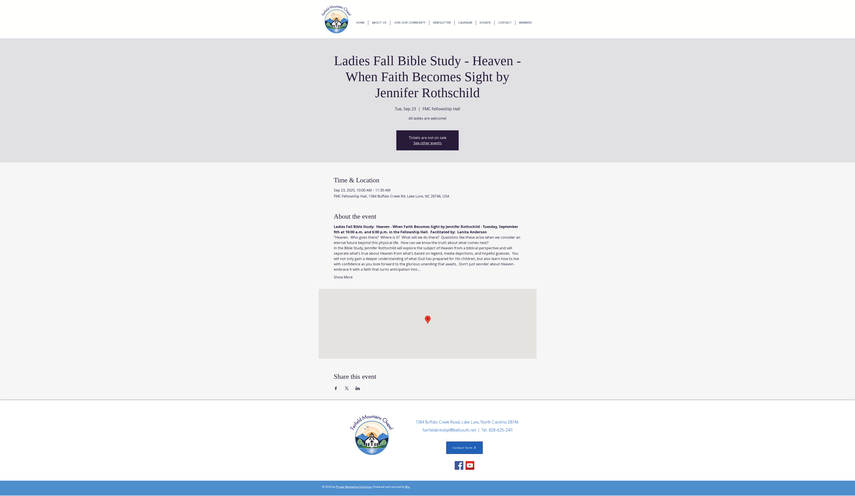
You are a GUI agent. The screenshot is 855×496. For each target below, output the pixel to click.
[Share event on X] (347, 388)
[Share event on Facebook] (336, 388)
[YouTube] (470, 465)
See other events (427, 143)
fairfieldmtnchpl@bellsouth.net (449, 430)
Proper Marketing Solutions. (354, 487)
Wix (407, 487)
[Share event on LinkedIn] (358, 388)
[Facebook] (459, 465)
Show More (343, 277)
